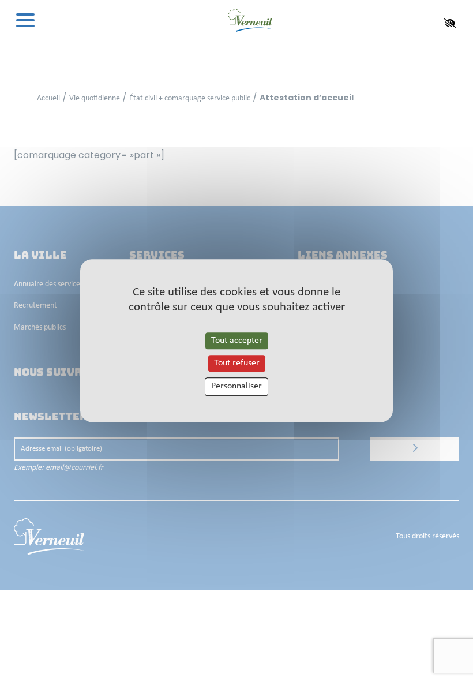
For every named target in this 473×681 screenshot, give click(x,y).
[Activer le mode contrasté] (450, 23)
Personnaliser (236, 386)
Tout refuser (237, 363)
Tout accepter (236, 340)
